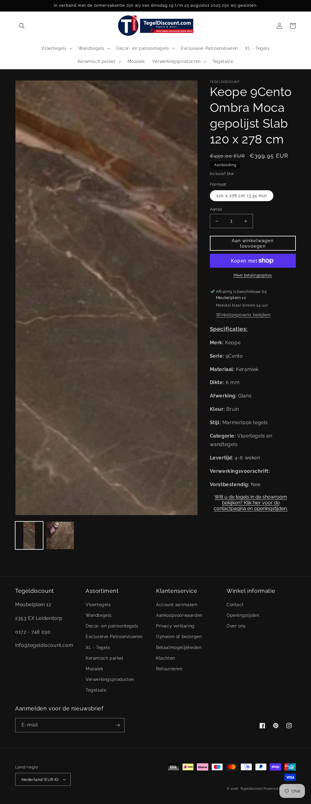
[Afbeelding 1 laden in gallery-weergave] (29, 535)
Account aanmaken (176, 604)
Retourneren (169, 668)
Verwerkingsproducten (110, 679)
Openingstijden (243, 615)
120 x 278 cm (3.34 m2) (241, 195)
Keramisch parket (105, 658)
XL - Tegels (98, 647)
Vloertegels (98, 604)
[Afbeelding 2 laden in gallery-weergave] (60, 535)
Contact (235, 604)
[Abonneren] (117, 725)
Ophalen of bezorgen (179, 636)
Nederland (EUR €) (40, 779)
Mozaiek (94, 668)
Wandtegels (99, 615)
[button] (22, 26)
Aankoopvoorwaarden (179, 615)
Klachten (165, 658)
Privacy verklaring (175, 626)
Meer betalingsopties (253, 275)
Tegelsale (96, 690)
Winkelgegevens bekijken (243, 314)
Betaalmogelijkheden (178, 647)
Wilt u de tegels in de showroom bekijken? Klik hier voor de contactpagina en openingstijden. (251, 500)
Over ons (236, 626)
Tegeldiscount (251, 788)
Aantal (216, 209)
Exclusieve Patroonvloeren (114, 636)
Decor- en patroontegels (112, 626)
